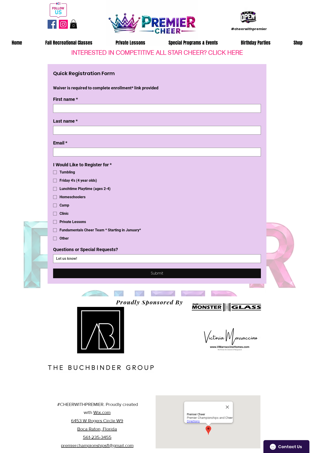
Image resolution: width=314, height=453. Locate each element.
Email (60, 143)
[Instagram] (63, 24)
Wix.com (102, 412)
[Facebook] (52, 24)
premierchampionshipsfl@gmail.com (97, 445)
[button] (73, 24)
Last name (65, 121)
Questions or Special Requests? (85, 249)
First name (65, 99)
